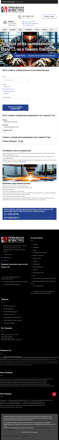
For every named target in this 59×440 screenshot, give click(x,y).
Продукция (36, 247)
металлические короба (26, 357)
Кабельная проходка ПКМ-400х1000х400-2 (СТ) (11, 407)
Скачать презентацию (29, 21)
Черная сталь (7, 86)
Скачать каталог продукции (31, 23)
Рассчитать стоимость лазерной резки (15, 107)
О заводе (35, 244)
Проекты (35, 269)
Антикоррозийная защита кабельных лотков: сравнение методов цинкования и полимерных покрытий (24, 384)
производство (1, 357)
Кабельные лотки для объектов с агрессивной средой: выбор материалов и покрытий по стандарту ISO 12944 (26, 379)
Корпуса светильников (6, 336)
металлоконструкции (12, 357)
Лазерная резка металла (40, 252)
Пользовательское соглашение (11, 284)
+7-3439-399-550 (22, 161)
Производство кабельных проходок (9, 334)
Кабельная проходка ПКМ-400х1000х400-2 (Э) (11, 405)
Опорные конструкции (9, 306)
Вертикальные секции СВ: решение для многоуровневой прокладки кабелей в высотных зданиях (23, 382)
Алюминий (6, 93)
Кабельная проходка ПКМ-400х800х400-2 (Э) (34, 402)
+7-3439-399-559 (19, 1)
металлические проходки (19, 359)
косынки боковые (6, 364)
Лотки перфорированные (10, 311)
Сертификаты (36, 264)
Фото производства (38, 286)
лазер (16, 364)
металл (22, 364)
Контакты (35, 261)
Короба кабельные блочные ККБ (12, 317)
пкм (48, 359)
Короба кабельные (8, 308)
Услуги (34, 250)
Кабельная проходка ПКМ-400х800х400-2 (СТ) (34, 403)
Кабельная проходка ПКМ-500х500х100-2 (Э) (19, 400)
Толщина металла (7, 97)
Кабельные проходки (9, 323)
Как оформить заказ (38, 272)
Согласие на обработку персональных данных (15, 281)
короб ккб (5, 359)
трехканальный (27, 364)
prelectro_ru (6, 260)
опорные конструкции (52, 359)
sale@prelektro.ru (12, 25)
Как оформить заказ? (29, 25)
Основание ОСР (3, 400)
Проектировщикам (38, 267)
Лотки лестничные (8, 314)
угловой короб (44, 359)
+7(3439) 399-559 (13, 214)
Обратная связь (37, 258)
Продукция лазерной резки (7, 338)
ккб (7, 359)
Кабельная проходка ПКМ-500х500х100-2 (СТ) (11, 402)
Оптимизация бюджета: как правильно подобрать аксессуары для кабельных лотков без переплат (23, 380)
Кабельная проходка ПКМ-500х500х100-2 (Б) (42, 400)
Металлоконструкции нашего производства (11, 339)
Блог (34, 275)
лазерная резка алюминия (12, 364)
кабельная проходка (11, 359)
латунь (24, 364)
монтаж (20, 364)
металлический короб (36, 357)
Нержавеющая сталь (9, 91)
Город (4, 76)
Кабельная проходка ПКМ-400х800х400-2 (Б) (10, 403)
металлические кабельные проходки (30, 359)
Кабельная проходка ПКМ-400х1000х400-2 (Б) (34, 405)
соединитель (31, 364)
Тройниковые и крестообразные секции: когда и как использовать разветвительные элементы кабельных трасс (27, 386)
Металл (4, 84)
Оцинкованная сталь (9, 89)
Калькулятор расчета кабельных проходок (44, 278)
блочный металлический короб (47, 357)
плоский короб (39, 359)
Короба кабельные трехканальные (12, 320)
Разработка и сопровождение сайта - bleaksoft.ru (15, 436)
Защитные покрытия (38, 255)
